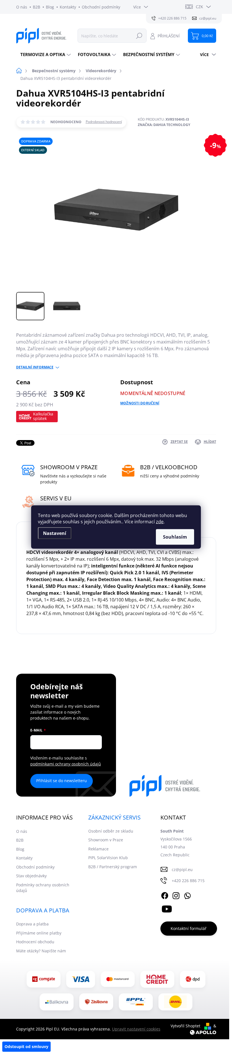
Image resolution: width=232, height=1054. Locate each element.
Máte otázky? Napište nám (41, 950)
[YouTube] (166, 908)
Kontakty (68, 7)
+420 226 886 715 (188, 880)
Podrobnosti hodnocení (104, 122)
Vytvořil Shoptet (185, 1026)
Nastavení (54, 533)
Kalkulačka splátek (43, 416)
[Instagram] (176, 895)
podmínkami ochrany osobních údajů (65, 764)
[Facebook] (164, 895)
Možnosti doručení (139, 403)
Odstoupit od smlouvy (26, 1046)
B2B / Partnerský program (112, 866)
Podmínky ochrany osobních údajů (42, 887)
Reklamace (98, 849)
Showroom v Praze (105, 839)
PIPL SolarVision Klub (108, 857)
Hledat (139, 35)
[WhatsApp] (187, 895)
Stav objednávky (31, 875)
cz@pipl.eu (182, 869)
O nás (21, 7)
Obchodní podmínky (101, 7)
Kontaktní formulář (189, 928)
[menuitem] (45, 54)
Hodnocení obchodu (35, 941)
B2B (36, 7)
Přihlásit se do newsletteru (61, 780)
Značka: (164, 124)
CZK (199, 6)
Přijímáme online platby (38, 933)
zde (160, 522)
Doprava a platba (32, 924)
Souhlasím (175, 537)
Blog (50, 7)
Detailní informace (34, 367)
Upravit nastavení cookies (136, 1029)
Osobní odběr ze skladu (110, 831)
